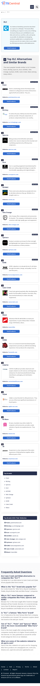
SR (3, 446)
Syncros (5, 135)
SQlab (5, 394)
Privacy (18, 667)
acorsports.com (13, 174)
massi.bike (11, 327)
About (35, 667)
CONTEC (6, 365)
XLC (5, 22)
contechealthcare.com (15, 381)
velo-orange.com (13, 224)
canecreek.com (13, 302)
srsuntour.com (13, 459)
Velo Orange (7, 212)
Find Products (11, 48)
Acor (4, 162)
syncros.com (12, 149)
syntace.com (12, 250)
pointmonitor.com (14, 97)
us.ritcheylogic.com (14, 122)
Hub (10, 667)
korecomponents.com (15, 275)
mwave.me (11, 433)
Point (5, 85)
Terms (27, 667)
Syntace (6, 237)
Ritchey (5, 110)
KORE (4, 263)
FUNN (5, 340)
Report (15, 669)
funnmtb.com (12, 352)
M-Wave (6, 419)
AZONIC (5, 187)
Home (3, 12)
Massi (5, 315)
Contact (6, 669)
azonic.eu (11, 199)
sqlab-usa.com (12, 406)
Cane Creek (7, 288)
